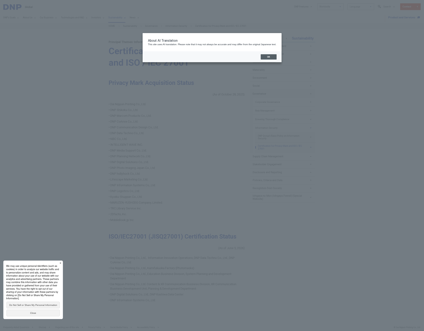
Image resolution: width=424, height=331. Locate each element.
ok (268, 57)
